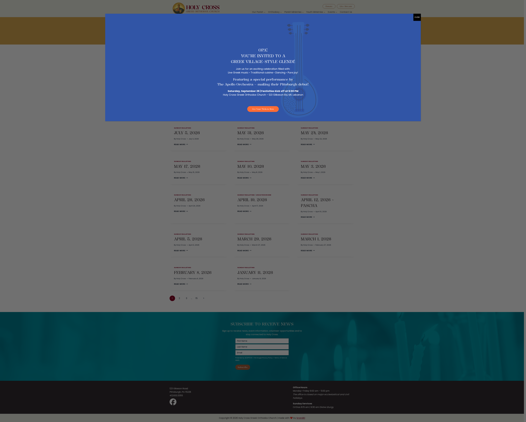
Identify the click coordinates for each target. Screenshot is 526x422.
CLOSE (417, 17)
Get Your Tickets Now (263, 109)
